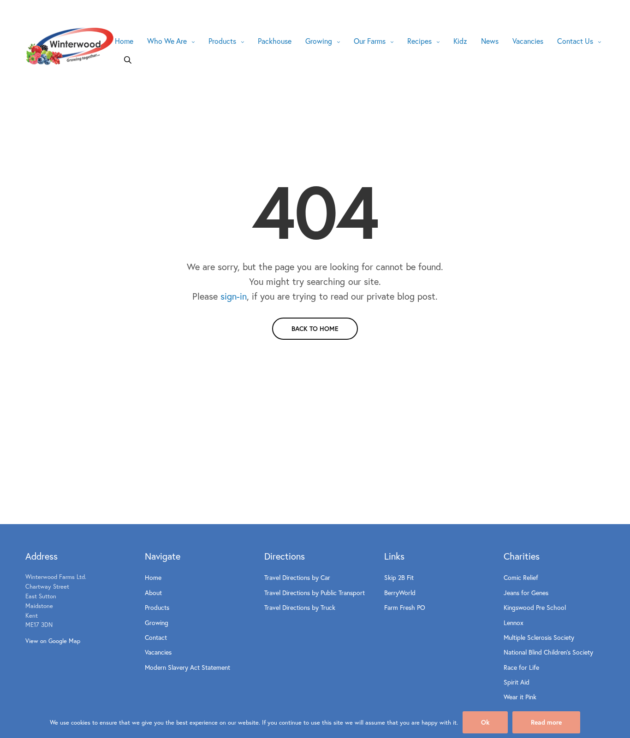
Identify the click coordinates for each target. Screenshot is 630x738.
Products (222, 41)
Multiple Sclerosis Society (539, 637)
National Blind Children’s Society (548, 652)
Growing (318, 41)
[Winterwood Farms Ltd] (70, 46)
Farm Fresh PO (404, 607)
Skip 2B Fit (399, 577)
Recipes (419, 41)
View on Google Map (52, 641)
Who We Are (167, 41)
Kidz (460, 41)
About (153, 592)
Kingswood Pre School (535, 607)
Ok (485, 722)
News (490, 41)
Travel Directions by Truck (299, 607)
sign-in (233, 296)
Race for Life (521, 667)
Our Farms (370, 41)
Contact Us (575, 41)
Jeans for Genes (526, 592)
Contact (156, 637)
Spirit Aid (516, 682)
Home (124, 41)
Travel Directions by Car (297, 577)
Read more (546, 722)
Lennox (513, 622)
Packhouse (274, 41)
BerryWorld (400, 592)
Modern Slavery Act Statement (187, 667)
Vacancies (527, 41)
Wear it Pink (520, 696)
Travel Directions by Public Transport (314, 592)
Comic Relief (521, 577)
